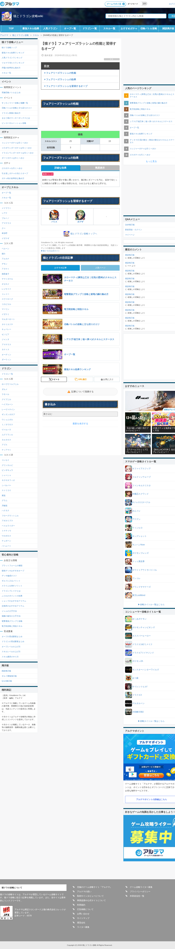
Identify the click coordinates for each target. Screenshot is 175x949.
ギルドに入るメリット (11, 581)
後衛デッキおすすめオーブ (13, 571)
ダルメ (4, 389)
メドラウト (6, 208)
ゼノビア (5, 334)
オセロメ (5, 284)
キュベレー (6, 329)
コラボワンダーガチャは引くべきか (17, 148)
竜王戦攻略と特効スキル (12, 626)
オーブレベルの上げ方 (11, 647)
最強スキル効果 (30, 28)
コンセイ (5, 460)
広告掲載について (85, 909)
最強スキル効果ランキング (13, 53)
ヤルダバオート (8, 319)
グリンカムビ (7, 465)
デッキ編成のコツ (9, 576)
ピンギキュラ (7, 470)
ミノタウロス (7, 424)
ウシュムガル (7, 420)
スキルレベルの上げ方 (11, 652)
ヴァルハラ (6, 430)
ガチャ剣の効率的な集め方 (13, 178)
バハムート (6, 546)
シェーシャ (6, 475)
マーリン (5, 309)
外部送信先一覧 (137, 896)
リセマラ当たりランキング (13, 63)
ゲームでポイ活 (114, 4)
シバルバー (6, 485)
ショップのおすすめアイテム (14, 601)
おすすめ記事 (60, 268)
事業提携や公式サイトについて (91, 900)
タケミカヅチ (7, 324)
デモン (4, 264)
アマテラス (6, 223)
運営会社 (81, 922)
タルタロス (6, 440)
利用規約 (81, 905)
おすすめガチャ (129, 28)
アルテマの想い (84, 891)
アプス (4, 445)
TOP (11, 28)
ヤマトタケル (7, 279)
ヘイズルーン (7, 404)
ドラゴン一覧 (90, 28)
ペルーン (5, 249)
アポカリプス (7, 521)
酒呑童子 (5, 274)
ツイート (55, 379)
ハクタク (5, 510)
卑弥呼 (4, 233)
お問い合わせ (83, 914)
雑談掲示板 (6, 671)
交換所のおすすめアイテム (13, 606)
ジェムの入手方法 (9, 611)
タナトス (5, 349)
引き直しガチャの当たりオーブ (15, 173)
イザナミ (5, 314)
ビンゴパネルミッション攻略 (14, 123)
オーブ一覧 (70, 28)
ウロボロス (6, 536)
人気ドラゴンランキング (12, 58)
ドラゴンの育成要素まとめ (13, 641)
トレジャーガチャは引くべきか (15, 143)
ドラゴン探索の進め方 (11, 113)
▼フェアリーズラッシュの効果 (60, 79)
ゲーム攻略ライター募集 (141, 887)
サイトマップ (83, 918)
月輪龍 (4, 506)
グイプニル (6, 399)
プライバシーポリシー (140, 891)
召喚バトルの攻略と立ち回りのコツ (17, 108)
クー (3, 228)
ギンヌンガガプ (8, 414)
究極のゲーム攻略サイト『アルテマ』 (94, 887)
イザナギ (5, 238)
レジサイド (6, 289)
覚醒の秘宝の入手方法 (11, 616)
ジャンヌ (5, 339)
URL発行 (82, 379)
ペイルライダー (8, 526)
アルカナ (5, 259)
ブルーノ (5, 218)
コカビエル (6, 304)
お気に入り (108, 379)
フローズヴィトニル (10, 516)
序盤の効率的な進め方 (11, 68)
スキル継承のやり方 (10, 657)
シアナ (4, 213)
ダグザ (80, 222)
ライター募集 (83, 927)
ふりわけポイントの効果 (12, 596)
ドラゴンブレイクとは (11, 591)
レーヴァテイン (8, 409)
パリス (54, 222)
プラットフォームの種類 (12, 566)
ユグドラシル (7, 435)
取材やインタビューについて (90, 896)
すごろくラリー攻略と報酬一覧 (15, 103)
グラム (4, 500)
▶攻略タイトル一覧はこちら (151, 604)
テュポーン (6, 541)
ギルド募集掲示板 (9, 676)
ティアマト (6, 450)
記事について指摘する (82, 391)
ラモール (5, 394)
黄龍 (3, 495)
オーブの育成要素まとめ (12, 636)
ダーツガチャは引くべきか (13, 158)
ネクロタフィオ (8, 480)
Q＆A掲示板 (7, 681)
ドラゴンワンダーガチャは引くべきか (18, 153)
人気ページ (100, 268)
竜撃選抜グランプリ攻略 (12, 621)
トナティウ (6, 531)
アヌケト (5, 269)
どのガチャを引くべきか (12, 168)
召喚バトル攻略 (148, 28)
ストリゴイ (6, 490)
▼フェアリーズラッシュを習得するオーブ (66, 86)
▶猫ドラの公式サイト (50, 251)
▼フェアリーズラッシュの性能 (60, 73)
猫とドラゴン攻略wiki (28, 16)
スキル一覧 (109, 28)
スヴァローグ (7, 299)
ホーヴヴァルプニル (10, 384)
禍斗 (3, 254)
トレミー (5, 294)
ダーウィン (6, 360)
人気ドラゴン (50, 28)
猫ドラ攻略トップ (9, 48)
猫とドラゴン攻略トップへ (83, 233)
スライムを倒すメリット (12, 586)
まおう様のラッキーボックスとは (16, 118)
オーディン (6, 355)
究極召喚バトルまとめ (11, 92)
